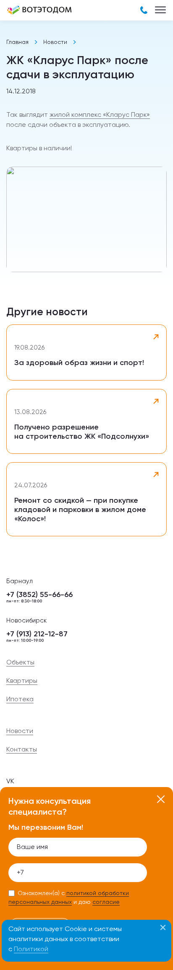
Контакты (21, 749)
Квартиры (21, 680)
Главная (17, 42)
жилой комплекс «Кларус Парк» (100, 114)
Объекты (20, 662)
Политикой (31, 949)
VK (10, 781)
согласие (106, 901)
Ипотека (20, 699)
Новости (55, 42)
